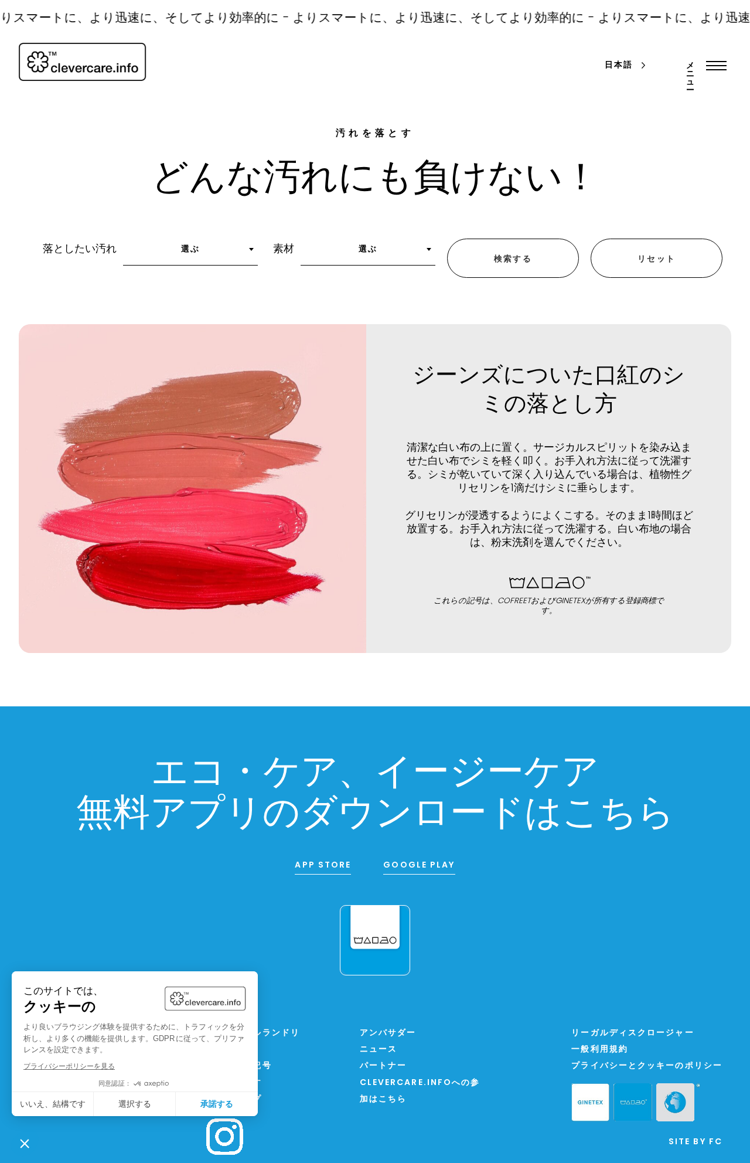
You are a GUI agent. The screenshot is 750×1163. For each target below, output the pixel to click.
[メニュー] (713, 65)
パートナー (383, 1066)
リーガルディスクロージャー (632, 1033)
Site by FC (695, 1142)
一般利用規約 (599, 1049)
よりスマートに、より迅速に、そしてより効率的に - (430, 18)
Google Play (419, 865)
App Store (323, 865)
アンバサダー (388, 1033)
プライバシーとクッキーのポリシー (646, 1066)
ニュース (378, 1049)
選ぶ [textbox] (190, 249)
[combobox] (190, 253)
